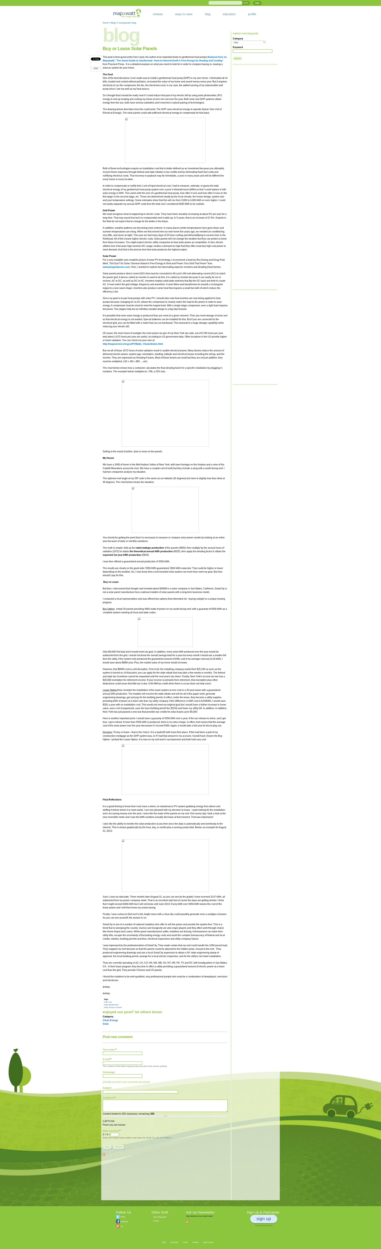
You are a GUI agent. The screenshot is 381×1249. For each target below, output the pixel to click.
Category (238, 38)
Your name (109, 1049)
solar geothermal (111, 1005)
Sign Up (263, 1218)
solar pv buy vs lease (113, 1007)
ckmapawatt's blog (127, 23)
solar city (108, 1002)
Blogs (113, 23)
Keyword (238, 47)
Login (257, 3)
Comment (109, 1097)
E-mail (107, 1059)
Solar (106, 1023)
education (229, 14)
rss (122, 1226)
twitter (123, 1217)
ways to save (183, 14)
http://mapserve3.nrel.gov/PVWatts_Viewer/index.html (133, 344)
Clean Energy (110, 1020)
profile (252, 14)
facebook (124, 1222)
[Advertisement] (165, 1179)
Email (96, 68)
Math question (111, 1130)
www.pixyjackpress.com (116, 267)
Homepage (109, 1072)
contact (156, 1221)
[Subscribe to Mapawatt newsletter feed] (187, 1222)
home (185, 1242)
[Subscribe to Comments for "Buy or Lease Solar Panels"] (104, 1154)
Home (105, 23)
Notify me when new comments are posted (127, 1082)
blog (207, 14)
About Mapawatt (159, 1217)
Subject (107, 1088)
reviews (158, 14)
